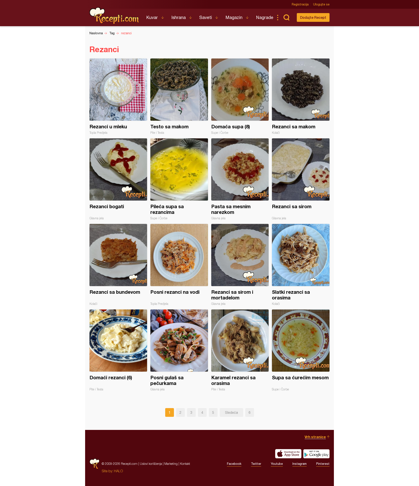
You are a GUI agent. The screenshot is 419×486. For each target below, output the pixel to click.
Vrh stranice (315, 437)
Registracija (300, 4)
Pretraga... (286, 17)
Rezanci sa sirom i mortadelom (240, 265)
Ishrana (178, 17)
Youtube (277, 463)
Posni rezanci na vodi (179, 265)
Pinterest (323, 463)
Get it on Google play (316, 453)
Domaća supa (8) (240, 96)
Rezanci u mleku (118, 96)
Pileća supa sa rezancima (179, 179)
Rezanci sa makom (301, 96)
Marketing (171, 463)
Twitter (256, 463)
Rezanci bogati (118, 179)
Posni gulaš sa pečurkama (179, 350)
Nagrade (264, 17)
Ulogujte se (321, 4)
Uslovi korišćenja (151, 463)
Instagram (299, 463)
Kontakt (185, 463)
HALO (118, 471)
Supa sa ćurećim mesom (301, 350)
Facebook (234, 463)
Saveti (205, 17)
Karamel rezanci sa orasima (240, 350)
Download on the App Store (288, 453)
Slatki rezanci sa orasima (301, 265)
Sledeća (231, 412)
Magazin (233, 17)
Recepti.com (114, 15)
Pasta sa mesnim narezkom (240, 179)
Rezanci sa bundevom (118, 265)
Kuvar (152, 17)
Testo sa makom (179, 96)
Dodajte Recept (313, 17)
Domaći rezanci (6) (118, 350)
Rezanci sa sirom (301, 179)
